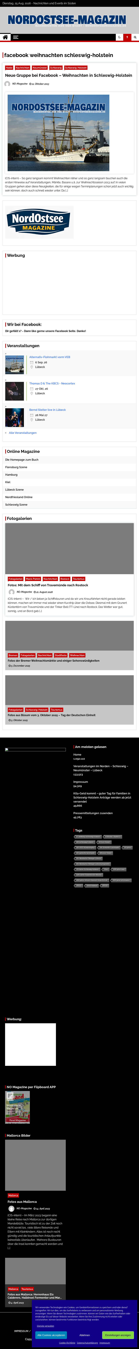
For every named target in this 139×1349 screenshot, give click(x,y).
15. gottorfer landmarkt (85, 853)
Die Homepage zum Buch (21, 459)
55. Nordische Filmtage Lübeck (89, 858)
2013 (105, 886)
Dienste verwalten (45, 1326)
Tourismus (78, 578)
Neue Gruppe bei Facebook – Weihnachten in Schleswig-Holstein (68, 75)
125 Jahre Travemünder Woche (89, 875)
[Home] (5, 37)
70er (106, 869)
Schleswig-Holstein (76, 67)
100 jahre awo (119, 869)
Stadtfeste (61, 655)
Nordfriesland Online (19, 497)
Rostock (65, 578)
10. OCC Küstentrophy (85, 848)
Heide (9, 67)
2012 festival (92, 886)
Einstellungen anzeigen (118, 1335)
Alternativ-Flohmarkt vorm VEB (49, 357)
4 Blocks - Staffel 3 (113, 837)
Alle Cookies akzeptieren (51, 1335)
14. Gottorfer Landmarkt (109, 848)
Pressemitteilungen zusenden (93, 813)
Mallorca (13, 1195)
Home (77, 754)
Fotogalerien (16, 578)
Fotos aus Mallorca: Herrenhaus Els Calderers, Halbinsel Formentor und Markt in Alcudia (35, 1296)
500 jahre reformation (121, 880)
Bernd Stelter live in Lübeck (47, 409)
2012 (79, 885)
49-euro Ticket (105, 853)
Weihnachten (77, 655)
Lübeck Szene (14, 489)
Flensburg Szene (16, 467)
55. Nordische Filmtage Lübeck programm (93, 864)
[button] (119, 37)
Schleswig (56, 67)
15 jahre (127, 848)
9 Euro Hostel (104, 842)
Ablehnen (85, 1335)
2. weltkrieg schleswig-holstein (88, 837)
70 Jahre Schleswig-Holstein (88, 869)
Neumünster (40, 67)
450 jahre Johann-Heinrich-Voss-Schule (92, 880)
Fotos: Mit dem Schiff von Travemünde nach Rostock (48, 585)
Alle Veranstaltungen (23, 432)
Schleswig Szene (16, 504)
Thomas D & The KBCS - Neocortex (52, 383)
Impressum (105, 1343)
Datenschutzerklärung (87, 1343)
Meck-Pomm (33, 578)
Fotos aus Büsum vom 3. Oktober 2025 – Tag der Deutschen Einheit (51, 715)
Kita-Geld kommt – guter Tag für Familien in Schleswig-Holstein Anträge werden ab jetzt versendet (102, 797)
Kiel (7, 482)
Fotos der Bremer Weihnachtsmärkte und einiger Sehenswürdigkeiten (54, 660)
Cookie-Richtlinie (67, 1343)
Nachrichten (22, 67)
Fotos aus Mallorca (22, 1201)
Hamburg (11, 474)
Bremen (13, 655)
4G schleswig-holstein (85, 842)
